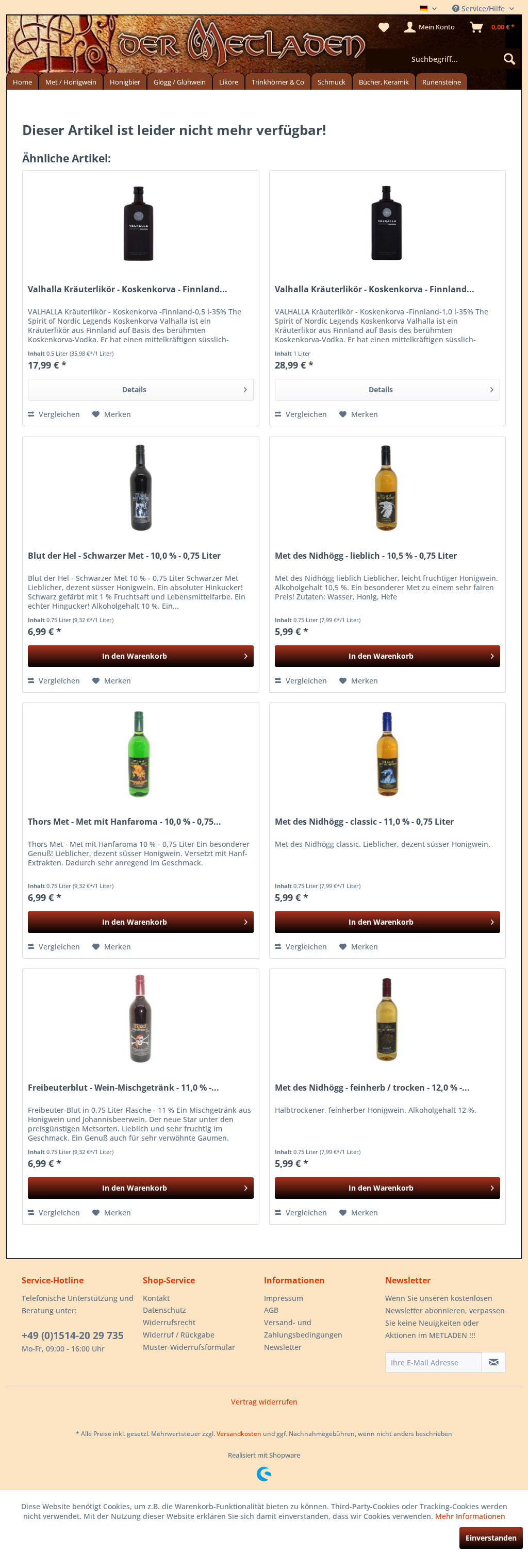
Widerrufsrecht (169, 1322)
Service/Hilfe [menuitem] (483, 8)
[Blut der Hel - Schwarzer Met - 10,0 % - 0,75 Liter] (140, 488)
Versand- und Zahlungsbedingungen (303, 1328)
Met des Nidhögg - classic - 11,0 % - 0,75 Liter (364, 821)
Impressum (283, 1298)
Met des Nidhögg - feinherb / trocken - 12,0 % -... (372, 1087)
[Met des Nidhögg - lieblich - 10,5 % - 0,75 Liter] (387, 488)
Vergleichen (58, 414)
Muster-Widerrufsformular (189, 1347)
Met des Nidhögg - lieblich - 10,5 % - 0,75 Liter (366, 555)
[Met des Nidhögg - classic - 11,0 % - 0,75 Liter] (387, 754)
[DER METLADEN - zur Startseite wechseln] (264, 45)
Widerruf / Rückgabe (178, 1335)
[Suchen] (509, 58)
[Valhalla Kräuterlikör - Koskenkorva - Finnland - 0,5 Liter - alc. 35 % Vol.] (140, 222)
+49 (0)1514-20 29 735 (73, 1335)
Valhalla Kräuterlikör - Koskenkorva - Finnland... (127, 289)
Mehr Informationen (470, 1516)
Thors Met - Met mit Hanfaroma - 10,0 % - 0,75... (124, 821)
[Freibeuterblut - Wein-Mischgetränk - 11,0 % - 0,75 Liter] (140, 1020)
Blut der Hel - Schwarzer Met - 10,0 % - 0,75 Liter (124, 555)
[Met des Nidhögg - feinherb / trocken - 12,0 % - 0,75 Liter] (387, 1020)
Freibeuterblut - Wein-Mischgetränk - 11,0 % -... (123, 1087)
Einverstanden (491, 1538)
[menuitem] (443, 58)
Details (134, 389)
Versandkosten (239, 1433)
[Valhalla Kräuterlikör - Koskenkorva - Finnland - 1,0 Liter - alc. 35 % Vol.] (387, 222)
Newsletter (283, 1347)
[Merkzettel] (384, 27)
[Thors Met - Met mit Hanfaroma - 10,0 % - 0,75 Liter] (140, 754)
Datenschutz (164, 1310)
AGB (271, 1310)
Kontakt (156, 1298)
